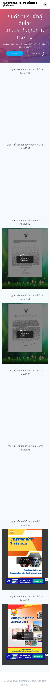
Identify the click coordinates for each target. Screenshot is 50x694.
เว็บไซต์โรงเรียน (35, 53)
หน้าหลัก (14, 53)
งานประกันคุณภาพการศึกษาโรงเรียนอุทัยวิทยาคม (20, 4)
